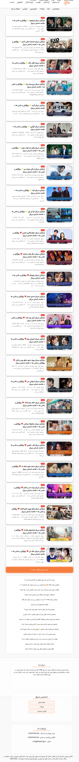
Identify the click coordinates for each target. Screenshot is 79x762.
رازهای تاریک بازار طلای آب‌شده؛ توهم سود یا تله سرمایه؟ (39, 609)
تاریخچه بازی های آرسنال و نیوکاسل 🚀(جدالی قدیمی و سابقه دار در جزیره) (39, 619)
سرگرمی (24, 9)
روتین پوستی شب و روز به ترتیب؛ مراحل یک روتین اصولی (39, 634)
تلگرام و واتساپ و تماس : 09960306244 (41, 737)
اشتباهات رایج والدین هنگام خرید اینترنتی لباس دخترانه (40, 595)
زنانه (48, 9)
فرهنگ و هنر (15, 9)
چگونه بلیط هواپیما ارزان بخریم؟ (39, 605)
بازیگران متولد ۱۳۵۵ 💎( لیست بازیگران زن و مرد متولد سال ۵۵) (39, 600)
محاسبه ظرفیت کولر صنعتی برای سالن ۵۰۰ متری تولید (39, 644)
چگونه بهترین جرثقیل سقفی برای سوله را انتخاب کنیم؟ (39, 649)
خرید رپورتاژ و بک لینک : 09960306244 (41, 733)
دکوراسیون (33, 9)
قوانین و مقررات (41, 711)
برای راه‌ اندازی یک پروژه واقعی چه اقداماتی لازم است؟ (39, 580)
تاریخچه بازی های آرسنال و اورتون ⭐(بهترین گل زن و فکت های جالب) (39, 629)
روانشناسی (55, 9)
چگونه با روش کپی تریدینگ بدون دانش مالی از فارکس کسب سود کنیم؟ (39, 590)
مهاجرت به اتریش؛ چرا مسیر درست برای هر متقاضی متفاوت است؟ (39, 639)
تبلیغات (42, 707)
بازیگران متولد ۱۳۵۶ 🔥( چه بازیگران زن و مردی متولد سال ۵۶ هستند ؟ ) (39, 585)
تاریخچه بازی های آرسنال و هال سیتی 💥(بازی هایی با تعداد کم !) (39, 624)
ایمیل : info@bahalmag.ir (42, 741)
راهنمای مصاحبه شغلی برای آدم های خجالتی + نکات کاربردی (39, 614)
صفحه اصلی (41, 702)
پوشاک (42, 9)
